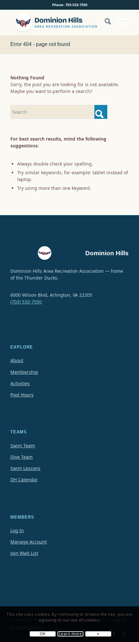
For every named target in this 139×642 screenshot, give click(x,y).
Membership (24, 372)
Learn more (70, 633)
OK (42, 633)
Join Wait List (24, 553)
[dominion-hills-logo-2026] (57, 22)
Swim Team (22, 445)
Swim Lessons (25, 468)
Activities (20, 383)
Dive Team (21, 457)
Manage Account (28, 542)
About (16, 360)
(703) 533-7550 (26, 302)
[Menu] (120, 22)
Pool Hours (22, 395)
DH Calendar (24, 479)
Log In (17, 530)
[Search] (104, 22)
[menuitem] (104, 25)
